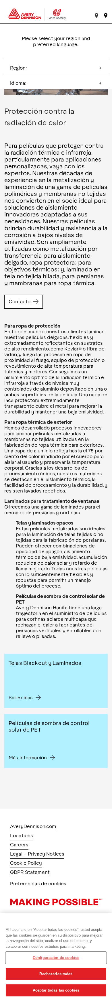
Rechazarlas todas (55, 974)
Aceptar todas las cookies (56, 990)
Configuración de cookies (56, 957)
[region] (56, 957)
